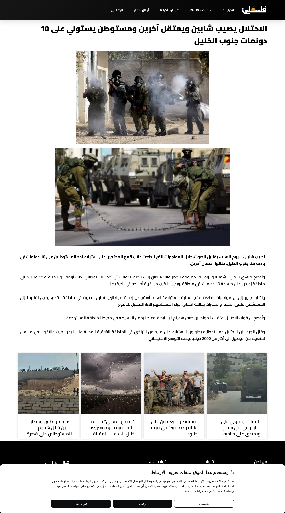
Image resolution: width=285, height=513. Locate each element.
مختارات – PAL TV (201, 10)
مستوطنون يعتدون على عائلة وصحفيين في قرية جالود (174, 427)
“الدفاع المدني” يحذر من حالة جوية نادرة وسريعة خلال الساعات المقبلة (111, 427)
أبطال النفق (141, 10)
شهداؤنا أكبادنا (169, 10)
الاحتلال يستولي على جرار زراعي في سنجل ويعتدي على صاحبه (241, 427)
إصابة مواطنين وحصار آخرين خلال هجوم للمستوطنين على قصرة (49, 427)
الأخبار (231, 10)
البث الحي (117, 10)
